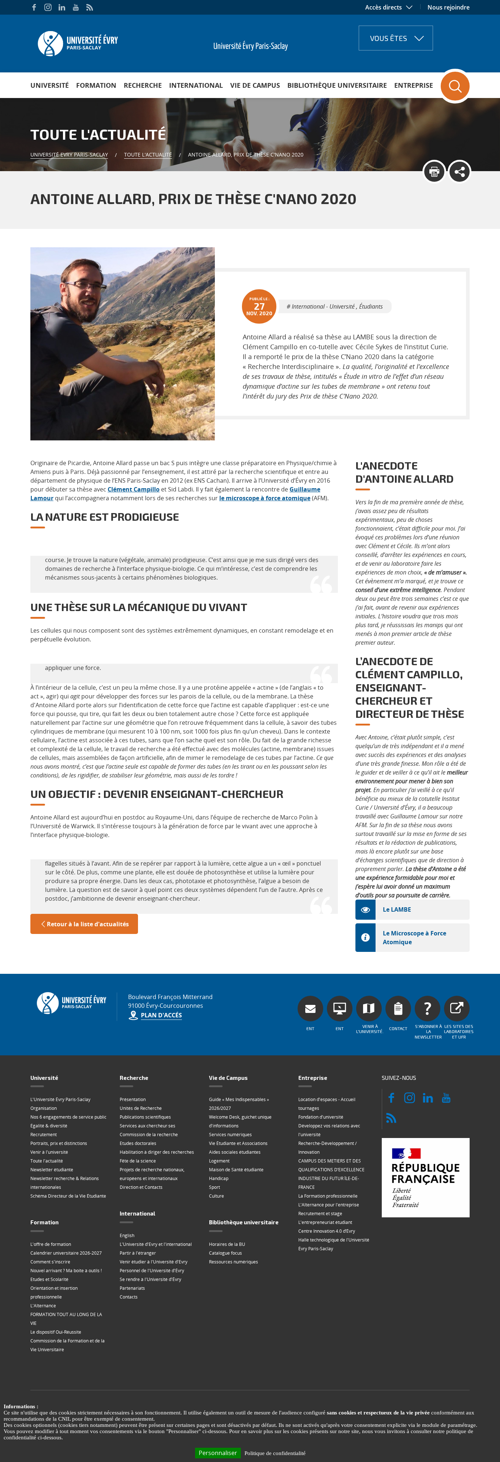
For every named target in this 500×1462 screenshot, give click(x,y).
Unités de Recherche (141, 1108)
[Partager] (459, 172)
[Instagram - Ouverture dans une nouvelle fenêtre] (48, 7)
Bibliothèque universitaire (337, 85)
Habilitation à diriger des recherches (157, 1152)
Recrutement (43, 1134)
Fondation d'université (320, 1117)
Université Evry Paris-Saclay (69, 154)
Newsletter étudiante (51, 1170)
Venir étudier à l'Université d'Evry (153, 1262)
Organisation (43, 1108)
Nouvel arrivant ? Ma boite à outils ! (66, 1270)
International (196, 85)
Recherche (143, 85)
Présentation (133, 1099)
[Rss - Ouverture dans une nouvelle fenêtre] (89, 7)
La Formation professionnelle (328, 1196)
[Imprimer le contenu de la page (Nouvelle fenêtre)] (434, 172)
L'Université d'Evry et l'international (156, 1244)
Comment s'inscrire (50, 1262)
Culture (216, 1196)
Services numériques (230, 1134)
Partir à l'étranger (138, 1253)
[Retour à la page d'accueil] (77, 41)
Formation (96, 85)
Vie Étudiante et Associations (238, 1143)
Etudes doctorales (138, 1143)
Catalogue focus (225, 1253)
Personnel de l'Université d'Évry (152, 1270)
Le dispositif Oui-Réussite (55, 1332)
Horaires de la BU (227, 1244)
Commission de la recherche (149, 1134)
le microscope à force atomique (264, 498)
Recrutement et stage (320, 1213)
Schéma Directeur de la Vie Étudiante (68, 1196)
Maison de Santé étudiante (236, 1170)
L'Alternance (43, 1306)
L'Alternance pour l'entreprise (328, 1205)
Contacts (129, 1297)
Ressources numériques (233, 1262)
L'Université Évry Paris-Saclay (60, 1099)
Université (49, 85)
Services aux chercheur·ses (147, 1126)
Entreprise (413, 85)
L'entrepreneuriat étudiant (325, 1222)
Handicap (218, 1178)
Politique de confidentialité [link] (275, 1453)
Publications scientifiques (145, 1117)
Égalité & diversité (48, 1126)
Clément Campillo (134, 489)
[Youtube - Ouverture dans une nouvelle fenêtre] (75, 7)
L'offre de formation (50, 1244)
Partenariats (132, 1288)
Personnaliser (218, 1453)
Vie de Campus (255, 85)
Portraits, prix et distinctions (58, 1143)
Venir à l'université (49, 1152)
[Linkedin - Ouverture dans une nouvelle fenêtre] (62, 7)
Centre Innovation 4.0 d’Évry (326, 1231)
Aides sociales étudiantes (235, 1152)
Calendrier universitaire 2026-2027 (66, 1253)
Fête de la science (138, 1161)
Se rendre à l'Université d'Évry (150, 1279)
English (127, 1235)
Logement (219, 1161)
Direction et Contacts (141, 1187)
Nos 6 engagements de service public (68, 1117)
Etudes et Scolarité (49, 1279)
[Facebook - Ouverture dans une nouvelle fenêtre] (34, 7)
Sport (214, 1187)
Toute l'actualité (148, 154)
